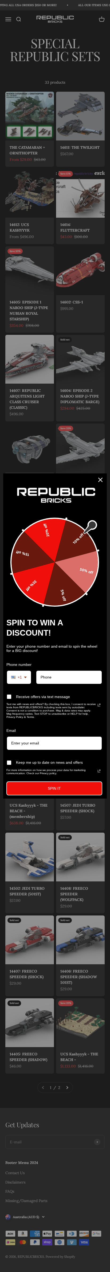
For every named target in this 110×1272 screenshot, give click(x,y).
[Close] (100, 479)
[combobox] (19, 677)
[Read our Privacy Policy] (99, 705)
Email (11, 730)
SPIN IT (54, 788)
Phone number (19, 664)
